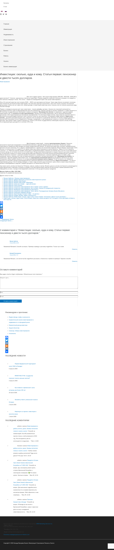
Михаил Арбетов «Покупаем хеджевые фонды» (17, 192)
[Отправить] (38, 217)
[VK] (38, 214)
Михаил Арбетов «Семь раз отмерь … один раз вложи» (20, 184)
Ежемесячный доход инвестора (18, 325)
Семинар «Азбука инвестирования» (19, 330)
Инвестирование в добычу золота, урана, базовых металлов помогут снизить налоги (25, 428)
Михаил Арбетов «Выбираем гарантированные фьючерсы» (21, 189)
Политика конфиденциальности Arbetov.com (16, 534)
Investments (12, 333)
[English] (2, 12)
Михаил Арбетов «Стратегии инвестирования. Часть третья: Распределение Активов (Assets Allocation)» (34, 191)
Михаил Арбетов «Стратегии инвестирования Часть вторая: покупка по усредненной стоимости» (32, 188)
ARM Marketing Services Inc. (44, 523)
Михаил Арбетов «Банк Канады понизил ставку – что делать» (21, 194)
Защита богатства (14, 328)
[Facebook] (1, 14)
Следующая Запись (6, 220)
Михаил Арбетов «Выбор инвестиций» (15, 181)
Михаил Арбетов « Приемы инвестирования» (17, 178)
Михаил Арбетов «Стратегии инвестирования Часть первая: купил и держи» (26, 186)
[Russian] (6, 12)
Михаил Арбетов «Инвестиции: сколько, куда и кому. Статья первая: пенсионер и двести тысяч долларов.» (35, 196)
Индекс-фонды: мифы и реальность (19, 317)
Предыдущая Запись (7, 219)
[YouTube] (6, 14)
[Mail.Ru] (38, 208)
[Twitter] (3, 14)
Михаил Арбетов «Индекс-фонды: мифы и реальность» (20, 195)
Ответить (74, 249)
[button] (0, 19)
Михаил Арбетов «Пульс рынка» (13, 185)
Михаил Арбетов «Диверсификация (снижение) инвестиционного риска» (25, 179)
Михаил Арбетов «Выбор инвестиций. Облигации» (18, 182)
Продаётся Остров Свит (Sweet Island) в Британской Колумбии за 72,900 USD (25, 463)
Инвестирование (5, 81)
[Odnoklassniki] (38, 211)
